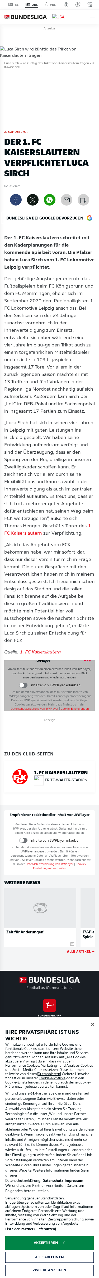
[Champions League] (78, 4)
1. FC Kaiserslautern (40, 652)
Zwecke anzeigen (49, 1270)
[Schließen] (92, 1024)
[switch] (23, 685)
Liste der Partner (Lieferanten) (30, 1229)
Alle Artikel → (81, 951)
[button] (92, 17)
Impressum (74, 1181)
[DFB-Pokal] (66, 4)
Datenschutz (53, 1181)
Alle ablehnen (49, 1257)
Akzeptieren (46, 1243)
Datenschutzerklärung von (34, 709)
